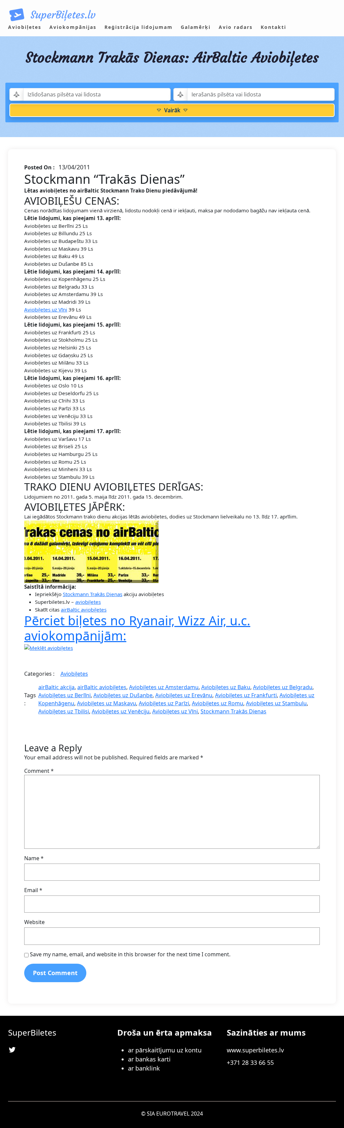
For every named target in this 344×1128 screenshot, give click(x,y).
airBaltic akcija (56, 687)
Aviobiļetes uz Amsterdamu (164, 687)
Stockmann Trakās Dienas (92, 594)
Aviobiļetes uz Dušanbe (123, 695)
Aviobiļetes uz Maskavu (106, 703)
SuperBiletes (32, 1032)
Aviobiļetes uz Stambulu (276, 703)
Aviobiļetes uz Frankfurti (246, 695)
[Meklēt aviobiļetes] (48, 647)
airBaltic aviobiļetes (83, 609)
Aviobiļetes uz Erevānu (183, 695)
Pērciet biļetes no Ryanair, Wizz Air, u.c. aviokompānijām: (137, 628)
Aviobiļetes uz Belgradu (282, 687)
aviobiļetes (88, 601)
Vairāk (172, 110)
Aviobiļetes (74, 673)
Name (34, 858)
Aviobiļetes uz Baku (225, 687)
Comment (39, 771)
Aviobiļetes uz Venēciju (120, 711)
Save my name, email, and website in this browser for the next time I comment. (130, 954)
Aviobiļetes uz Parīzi (164, 703)
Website (34, 922)
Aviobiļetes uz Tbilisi (63, 711)
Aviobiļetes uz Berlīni (64, 695)
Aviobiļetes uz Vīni (45, 309)
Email (33, 890)
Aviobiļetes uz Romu (217, 703)
